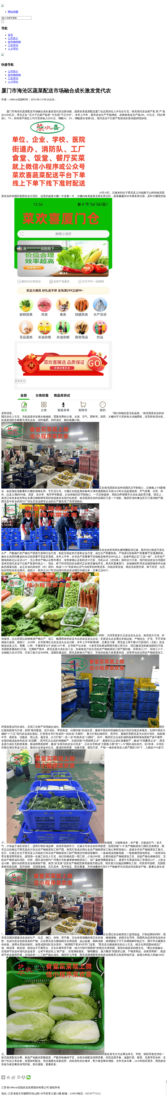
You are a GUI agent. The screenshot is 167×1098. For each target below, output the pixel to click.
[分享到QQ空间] (8, 1077)
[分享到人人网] (24, 1077)
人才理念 (13, 48)
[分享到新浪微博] (13, 1077)
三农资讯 (13, 45)
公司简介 (13, 38)
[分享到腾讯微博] (18, 1077)
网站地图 (13, 11)
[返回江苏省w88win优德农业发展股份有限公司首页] (2, 6)
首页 (10, 35)
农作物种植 (14, 41)
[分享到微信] (29, 1077)
